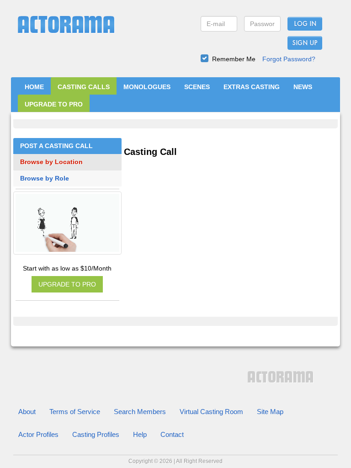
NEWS (302, 86)
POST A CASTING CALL (56, 146)
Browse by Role (44, 178)
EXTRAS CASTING (251, 86)
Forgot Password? (288, 59)
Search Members (140, 411)
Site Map (270, 411)
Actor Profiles (38, 434)
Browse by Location (51, 162)
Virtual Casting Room (211, 411)
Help (140, 434)
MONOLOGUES (146, 86)
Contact (172, 434)
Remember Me (233, 59)
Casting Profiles (95, 434)
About (27, 411)
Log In (305, 24)
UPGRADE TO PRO (54, 104)
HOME (34, 86)
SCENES (197, 86)
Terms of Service (74, 411)
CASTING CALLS (84, 86)
